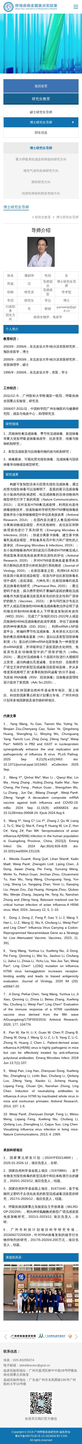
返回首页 (41, 86)
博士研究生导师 (67, 217)
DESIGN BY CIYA (56, 1436)
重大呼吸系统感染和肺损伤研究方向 (41, 159)
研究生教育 (43, 217)
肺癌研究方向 (41, 182)
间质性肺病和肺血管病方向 (41, 193)
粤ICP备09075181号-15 (30, 1436)
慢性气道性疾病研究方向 (41, 170)
